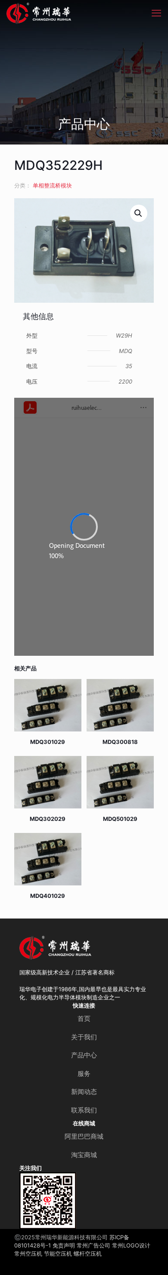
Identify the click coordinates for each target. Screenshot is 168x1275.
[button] (138, 213)
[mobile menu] (156, 13)
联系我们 (84, 1110)
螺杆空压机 (88, 1253)
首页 (84, 1018)
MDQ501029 (120, 818)
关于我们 (84, 1037)
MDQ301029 (47, 741)
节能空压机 (58, 1253)
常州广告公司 (93, 1245)
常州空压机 (28, 1253)
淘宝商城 (84, 1155)
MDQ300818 (120, 741)
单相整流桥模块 (52, 185)
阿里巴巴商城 (84, 1136)
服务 (84, 1073)
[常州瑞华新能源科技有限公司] (64, 13)
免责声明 (64, 1245)
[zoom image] (66, 1182)
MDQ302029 (47, 818)
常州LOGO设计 (131, 1245)
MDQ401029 (47, 895)
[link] (47, 1200)
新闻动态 (84, 1092)
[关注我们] (47, 1200)
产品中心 (84, 1055)
